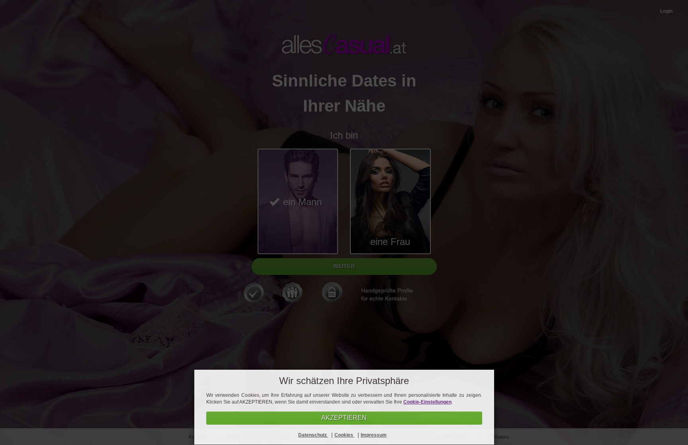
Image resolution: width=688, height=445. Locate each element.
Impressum (374, 435)
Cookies (344, 435)
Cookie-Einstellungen (427, 402)
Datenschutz (313, 435)
